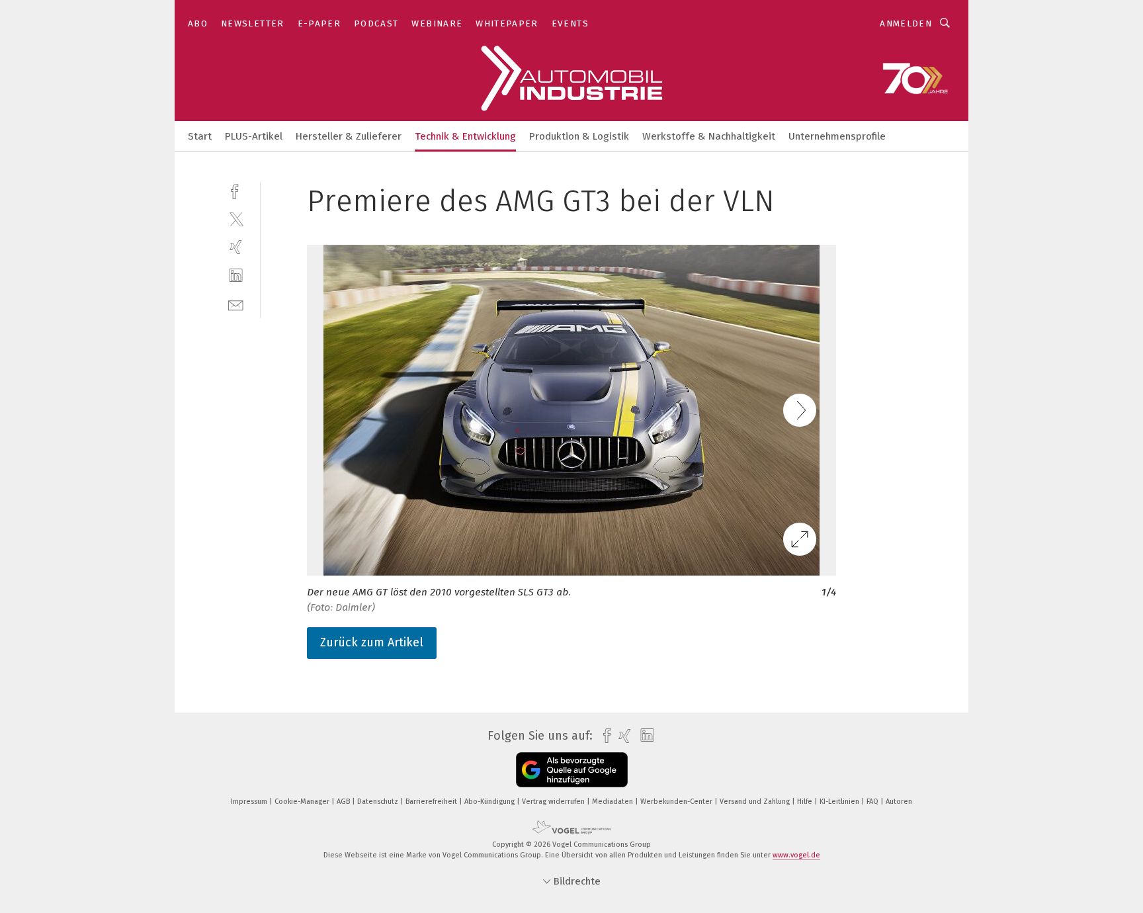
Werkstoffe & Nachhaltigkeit (708, 136)
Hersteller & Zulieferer (349, 136)
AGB (344, 801)
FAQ (873, 801)
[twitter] (236, 218)
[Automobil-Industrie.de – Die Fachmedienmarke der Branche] (200, 135)
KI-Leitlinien (840, 801)
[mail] (236, 304)
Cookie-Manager (303, 801)
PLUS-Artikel (253, 136)
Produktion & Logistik (579, 136)
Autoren (899, 801)
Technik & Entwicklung (465, 136)
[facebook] (236, 190)
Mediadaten (613, 801)
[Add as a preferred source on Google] (572, 769)
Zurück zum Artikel (371, 642)
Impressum (250, 801)
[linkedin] (236, 275)
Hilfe (805, 801)
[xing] (236, 247)
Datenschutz (378, 801)
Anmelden (906, 23)
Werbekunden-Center (677, 801)
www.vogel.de (796, 855)
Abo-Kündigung (490, 801)
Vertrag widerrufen (554, 801)
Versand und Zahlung (756, 801)
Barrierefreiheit (432, 801)
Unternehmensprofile (837, 136)
